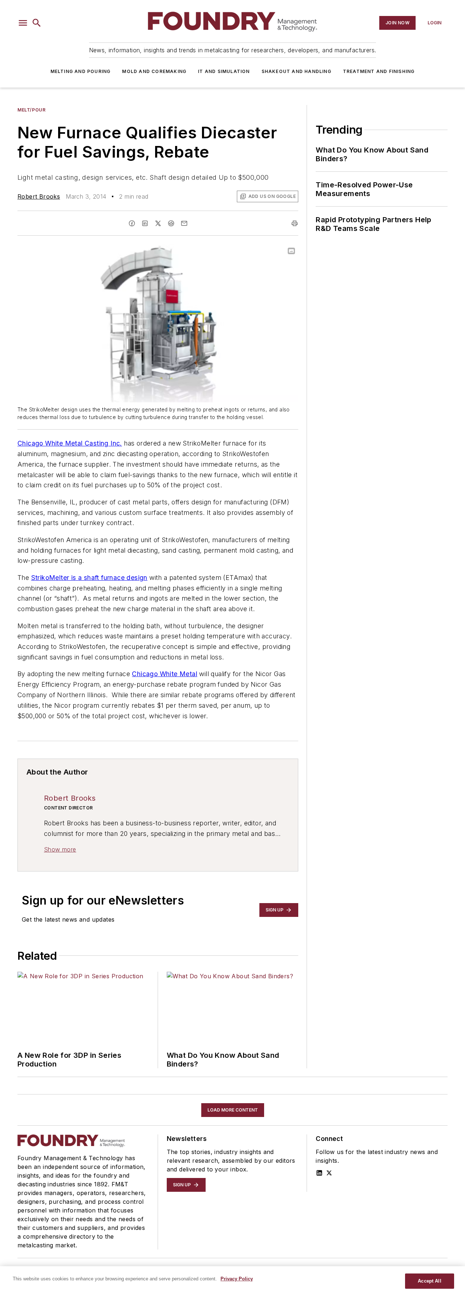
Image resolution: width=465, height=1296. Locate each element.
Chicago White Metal (164, 674)
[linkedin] (145, 223)
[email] (184, 223)
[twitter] (158, 223)
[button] (22, 22)
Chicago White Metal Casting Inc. (69, 443)
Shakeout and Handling (296, 71)
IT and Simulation (224, 71)
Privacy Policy (237, 1278)
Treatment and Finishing (379, 71)
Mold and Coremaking (154, 71)
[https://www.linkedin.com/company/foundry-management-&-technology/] (319, 1173)
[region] (232, 1281)
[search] (36, 22)
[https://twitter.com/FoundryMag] (329, 1173)
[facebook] (132, 223)
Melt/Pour (31, 110)
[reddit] (171, 223)
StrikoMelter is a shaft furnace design (89, 577)
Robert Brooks (38, 196)
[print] (294, 223)
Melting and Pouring (80, 71)
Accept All (429, 1281)
